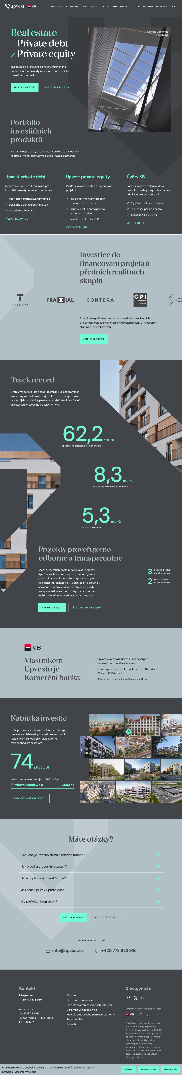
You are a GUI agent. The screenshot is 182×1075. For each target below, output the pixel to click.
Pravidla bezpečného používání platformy (90, 1014)
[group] (30, 202)
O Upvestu (105, 6)
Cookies (71, 995)
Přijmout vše (170, 1069)
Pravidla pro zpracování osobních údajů (89, 1005)
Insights (124, 6)
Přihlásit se (162, 6)
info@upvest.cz (68, 950)
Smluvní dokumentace (79, 1000)
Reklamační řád (75, 1019)
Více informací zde (25, 1071)
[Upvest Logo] (20, 6)
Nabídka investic (78, 6)
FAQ (115, 6)
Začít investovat (145, 6)
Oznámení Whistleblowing (81, 1009)
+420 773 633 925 (119, 950)
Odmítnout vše (148, 1069)
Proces (93, 6)
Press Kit (71, 1024)
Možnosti (128, 1069)
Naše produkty (58, 6)
